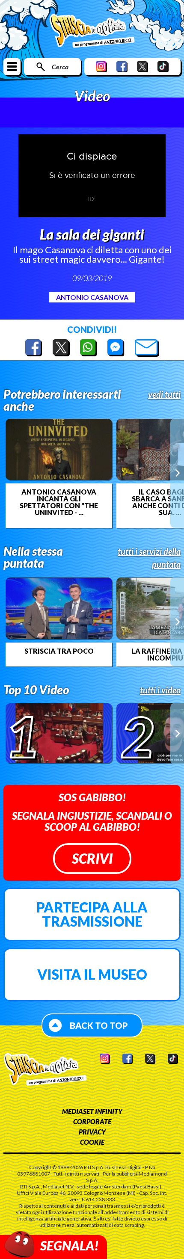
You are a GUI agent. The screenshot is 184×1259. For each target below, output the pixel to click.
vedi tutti (164, 394)
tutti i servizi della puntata (149, 557)
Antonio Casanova (92, 297)
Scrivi (92, 858)
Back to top (99, 1025)
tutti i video (160, 690)
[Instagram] (101, 66)
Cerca (60, 66)
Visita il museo (92, 974)
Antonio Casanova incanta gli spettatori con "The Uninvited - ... (59, 502)
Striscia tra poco (59, 651)
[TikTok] (163, 66)
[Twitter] (142, 66)
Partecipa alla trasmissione (92, 914)
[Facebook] (122, 66)
